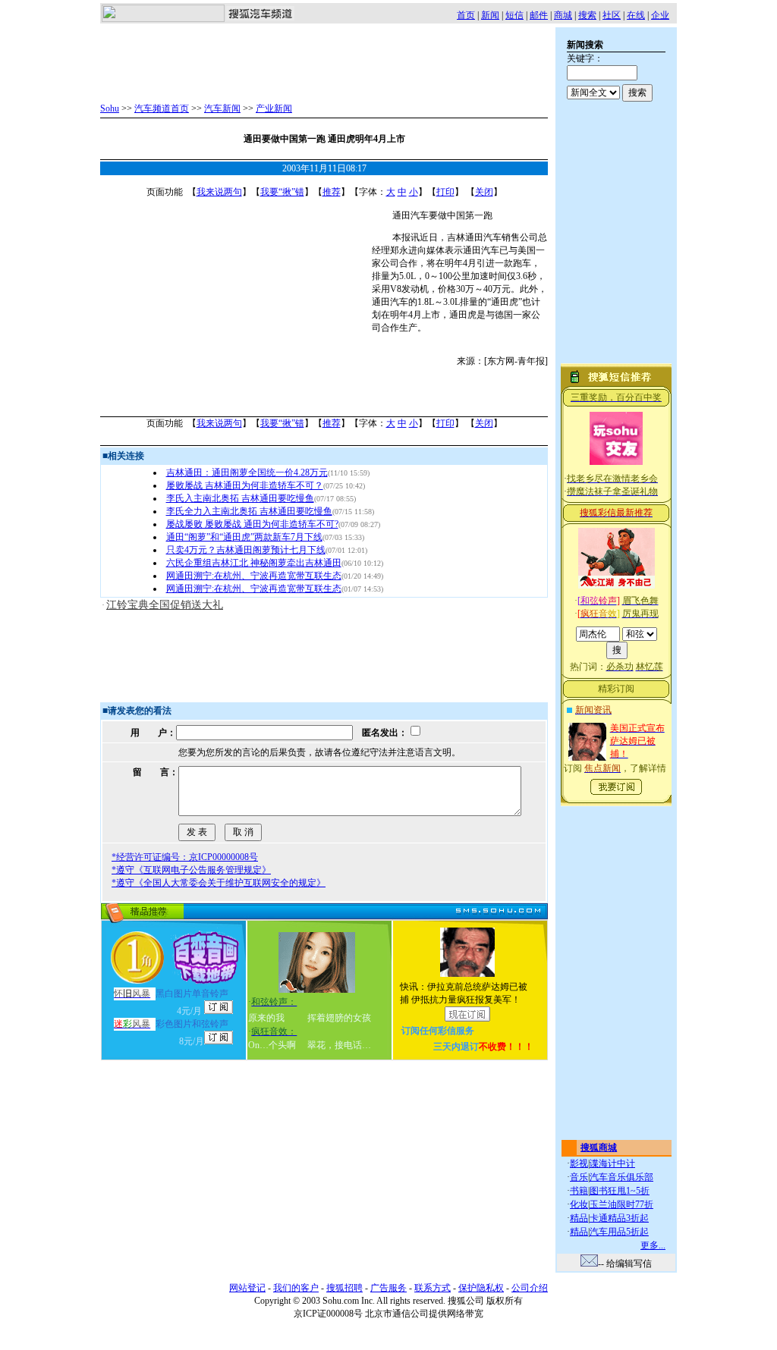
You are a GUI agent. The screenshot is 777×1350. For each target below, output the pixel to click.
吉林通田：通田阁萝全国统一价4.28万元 (247, 472)
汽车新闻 (222, 108)
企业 (660, 15)
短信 (514, 15)
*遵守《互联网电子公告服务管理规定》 (191, 870)
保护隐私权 (481, 1287)
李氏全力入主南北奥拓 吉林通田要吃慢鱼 (249, 511)
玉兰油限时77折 (621, 1204)
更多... (652, 1245)
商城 (563, 15)
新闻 (490, 15)
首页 (466, 15)
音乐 (579, 1177)
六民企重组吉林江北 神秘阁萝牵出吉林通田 (253, 562)
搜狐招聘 (344, 1287)
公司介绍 (529, 1287)
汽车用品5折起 (619, 1231)
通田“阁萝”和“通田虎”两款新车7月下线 (244, 537)
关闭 (484, 192)
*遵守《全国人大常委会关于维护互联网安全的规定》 (219, 883)
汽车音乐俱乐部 (621, 1177)
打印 (445, 192)
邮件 (539, 15)
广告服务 (388, 1287)
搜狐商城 (598, 1147)
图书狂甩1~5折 (620, 1190)
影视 (579, 1163)
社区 (611, 15)
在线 (636, 15)
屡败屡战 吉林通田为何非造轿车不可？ (244, 485)
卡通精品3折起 (619, 1218)
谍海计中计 (612, 1163)
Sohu (109, 108)
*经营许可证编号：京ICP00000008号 (185, 857)
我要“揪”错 (282, 192)
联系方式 (432, 1287)
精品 (579, 1218)
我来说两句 (219, 192)
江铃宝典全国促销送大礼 (164, 605)
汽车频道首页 (161, 108)
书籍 (579, 1190)
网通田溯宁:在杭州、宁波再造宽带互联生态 (253, 575)
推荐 (331, 192)
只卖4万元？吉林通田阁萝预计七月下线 (246, 550)
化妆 (579, 1204)
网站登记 (247, 1287)
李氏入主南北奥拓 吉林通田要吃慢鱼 (240, 498)
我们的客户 (296, 1287)
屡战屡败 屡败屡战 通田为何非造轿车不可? (252, 524)
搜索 (587, 15)
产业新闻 (274, 108)
